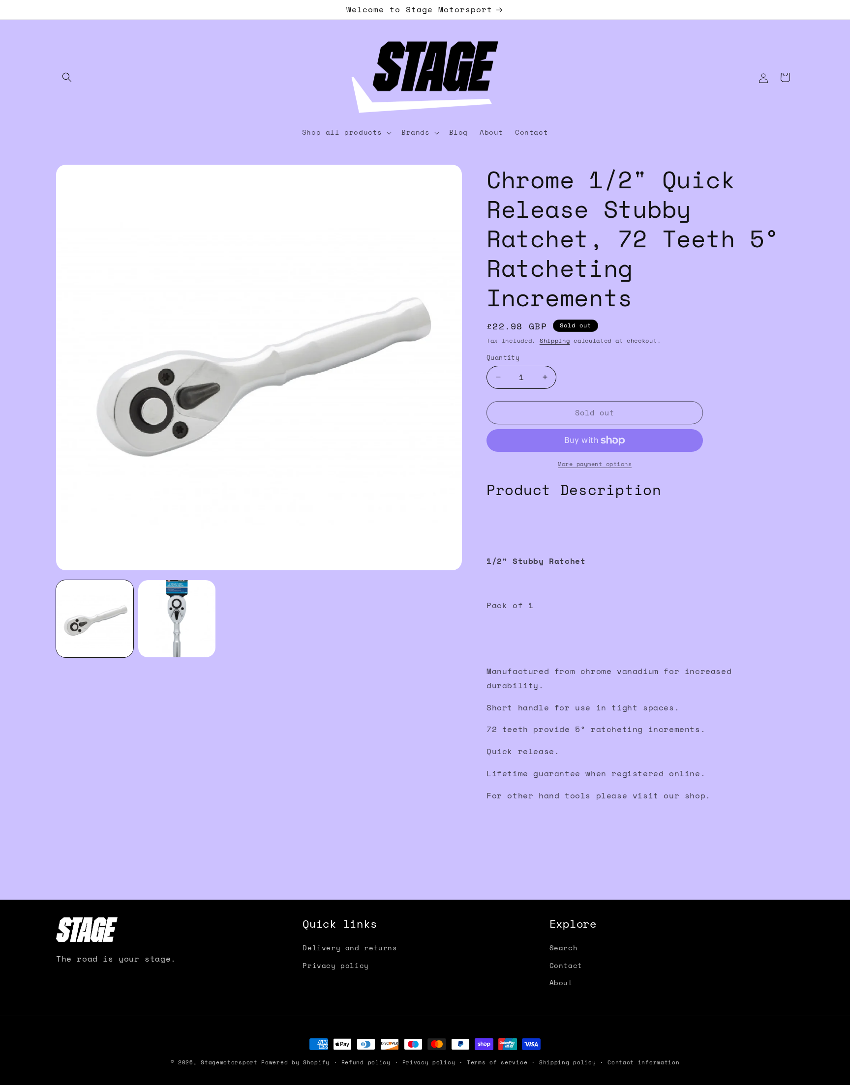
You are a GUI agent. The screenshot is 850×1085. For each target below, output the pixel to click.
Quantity (502, 357)
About (561, 982)
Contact (565, 965)
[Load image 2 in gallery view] (176, 618)
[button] (67, 77)
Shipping (555, 340)
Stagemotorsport (229, 1062)
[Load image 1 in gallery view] (94, 618)
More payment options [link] (595, 464)
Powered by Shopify (295, 1062)
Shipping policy (567, 1062)
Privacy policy (335, 965)
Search (563, 947)
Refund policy (366, 1062)
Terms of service (497, 1062)
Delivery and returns (350, 947)
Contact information (643, 1062)
